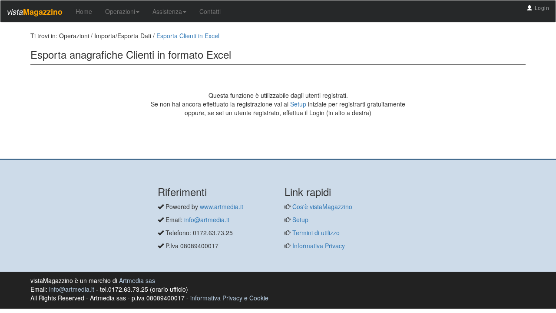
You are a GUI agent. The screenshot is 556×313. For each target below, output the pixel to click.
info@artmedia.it (206, 219)
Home (84, 11)
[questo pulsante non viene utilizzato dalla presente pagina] (36, 154)
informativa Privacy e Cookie (229, 297)
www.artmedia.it (221, 206)
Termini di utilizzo (315, 232)
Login (542, 8)
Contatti (210, 11)
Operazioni (120, 11)
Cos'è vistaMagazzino (321, 206)
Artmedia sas (137, 280)
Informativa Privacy (318, 245)
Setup (298, 104)
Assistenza (167, 11)
